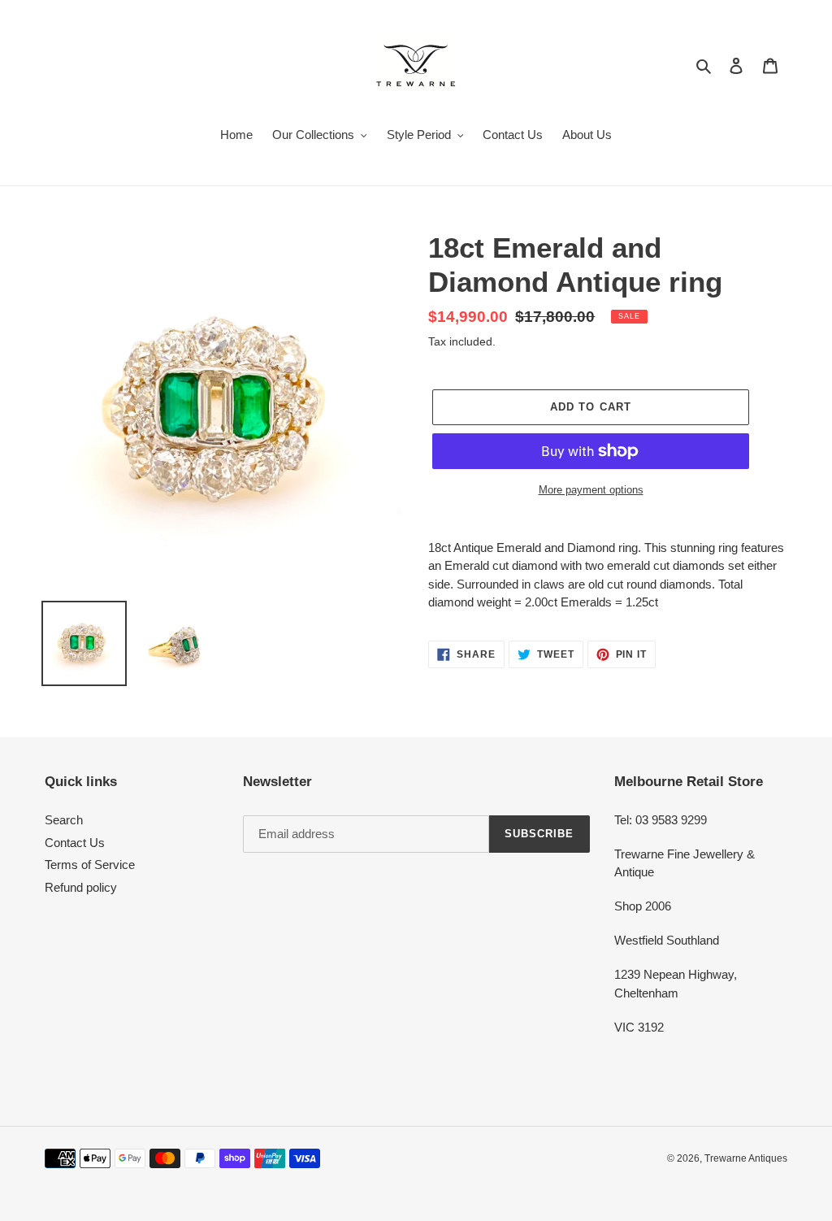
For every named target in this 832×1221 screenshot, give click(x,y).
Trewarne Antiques (745, 1158)
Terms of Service (90, 864)
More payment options (591, 490)
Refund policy (81, 887)
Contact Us (75, 842)
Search (64, 820)
